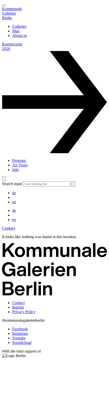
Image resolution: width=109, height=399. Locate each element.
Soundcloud (21, 342)
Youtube (19, 338)
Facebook (20, 329)
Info (15, 169)
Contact (18, 303)
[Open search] (4, 178)
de (14, 193)
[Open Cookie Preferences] (40, 394)
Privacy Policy (23, 312)
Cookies (8, 228)
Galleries (19, 26)
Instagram (20, 333)
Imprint (18, 307)
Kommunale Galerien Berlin (12, 13)
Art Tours (20, 165)
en (14, 202)
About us (19, 35)
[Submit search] (73, 184)
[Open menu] (4, 5)
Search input (12, 184)
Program (19, 160)
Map (16, 31)
